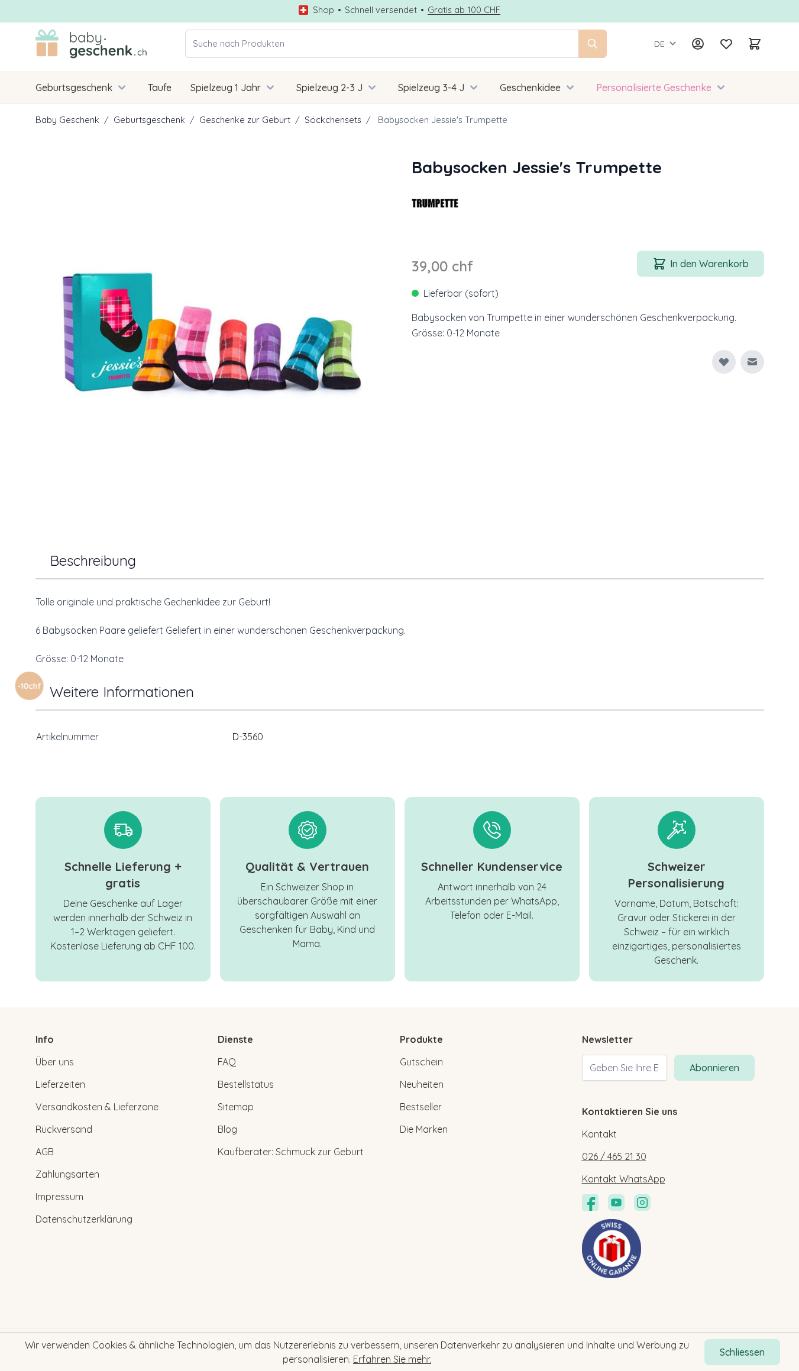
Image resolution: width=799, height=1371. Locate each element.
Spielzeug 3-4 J (431, 87)
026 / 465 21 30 (614, 1156)
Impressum (59, 1197)
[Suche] (592, 44)
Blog (227, 1129)
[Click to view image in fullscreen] (211, 331)
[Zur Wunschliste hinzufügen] (724, 362)
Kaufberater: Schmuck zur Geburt (291, 1152)
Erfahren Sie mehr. (392, 1359)
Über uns (54, 1062)
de (659, 43)
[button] (435, 203)
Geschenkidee (530, 87)
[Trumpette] (435, 203)
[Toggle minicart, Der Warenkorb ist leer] (754, 43)
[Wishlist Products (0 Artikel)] (726, 43)
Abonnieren (714, 1068)
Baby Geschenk (67, 119)
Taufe (160, 87)
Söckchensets (333, 119)
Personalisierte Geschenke (653, 87)
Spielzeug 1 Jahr (225, 87)
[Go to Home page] (91, 44)
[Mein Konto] (697, 43)
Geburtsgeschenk (73, 87)
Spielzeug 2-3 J (329, 87)
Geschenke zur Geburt (244, 119)
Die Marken (424, 1129)
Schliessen (742, 1352)
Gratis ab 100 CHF (464, 10)
